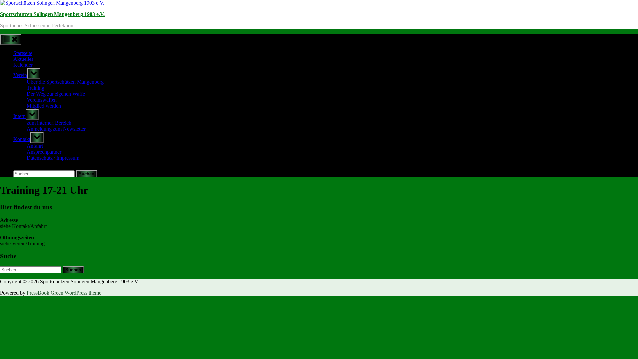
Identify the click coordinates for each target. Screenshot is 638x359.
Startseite (22, 53)
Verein (20, 75)
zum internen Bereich (49, 123)
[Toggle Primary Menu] (10, 39)
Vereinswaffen (42, 100)
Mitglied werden (44, 106)
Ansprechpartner (44, 152)
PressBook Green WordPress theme (64, 293)
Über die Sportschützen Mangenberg (65, 82)
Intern (19, 116)
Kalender (23, 65)
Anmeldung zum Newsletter (56, 129)
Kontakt (21, 139)
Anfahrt (35, 146)
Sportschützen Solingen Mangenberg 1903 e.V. (52, 14)
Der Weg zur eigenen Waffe (56, 94)
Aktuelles (23, 59)
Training (35, 88)
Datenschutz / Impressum (53, 158)
